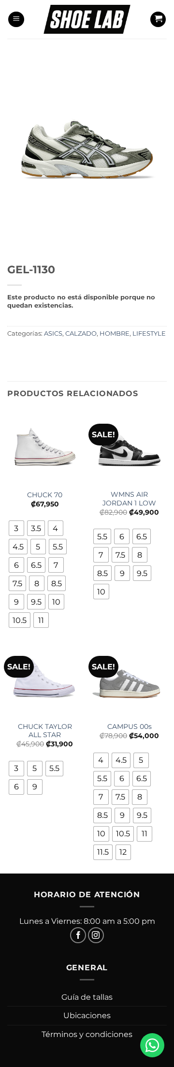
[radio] (16, 528)
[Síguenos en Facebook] (78, 935)
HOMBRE (115, 333)
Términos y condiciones (87, 1034)
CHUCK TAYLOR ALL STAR (45, 731)
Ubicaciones (87, 1015)
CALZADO (81, 333)
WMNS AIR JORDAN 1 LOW (129, 498)
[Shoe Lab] (87, 19)
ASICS (53, 333)
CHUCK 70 (44, 495)
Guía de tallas (87, 997)
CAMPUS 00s (129, 726)
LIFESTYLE (149, 333)
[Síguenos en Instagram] (96, 935)
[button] (16, 20)
